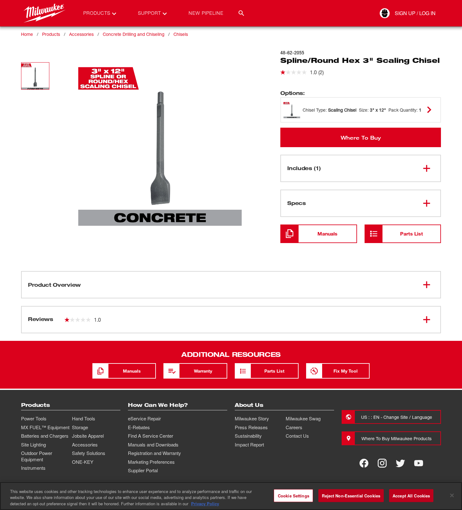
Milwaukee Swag (303, 418)
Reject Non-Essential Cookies (351, 495)
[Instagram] (382, 463)
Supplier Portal (143, 470)
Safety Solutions (88, 453)
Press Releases (251, 427)
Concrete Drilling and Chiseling (133, 34)
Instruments (33, 468)
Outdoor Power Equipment (36, 456)
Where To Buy (361, 137)
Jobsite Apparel (88, 436)
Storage (80, 427)
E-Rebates (139, 427)
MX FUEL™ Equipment (45, 427)
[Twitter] (400, 463)
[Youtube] (418, 463)
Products (51, 34)
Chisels (180, 34)
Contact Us (297, 436)
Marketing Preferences (151, 462)
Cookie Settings (293, 495)
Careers (294, 427)
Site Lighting (33, 444)
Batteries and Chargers (45, 436)
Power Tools (34, 418)
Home (27, 34)
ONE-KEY (82, 462)
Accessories (81, 34)
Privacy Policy (205, 504)
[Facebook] (364, 463)
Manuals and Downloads (153, 444)
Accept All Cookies (411, 495)
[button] (35, 76)
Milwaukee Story (252, 418)
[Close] (452, 495)
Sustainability (248, 436)
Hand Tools (83, 418)
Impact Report (249, 444)
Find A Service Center (150, 436)
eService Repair (144, 418)
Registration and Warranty (154, 453)
